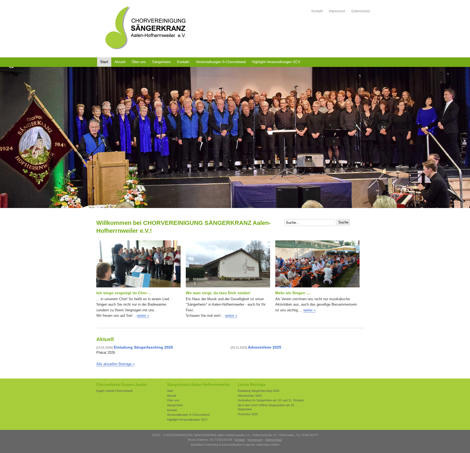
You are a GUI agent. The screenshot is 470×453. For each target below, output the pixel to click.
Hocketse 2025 (248, 414)
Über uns (139, 62)
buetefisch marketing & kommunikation (216, 444)
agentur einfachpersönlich (262, 444)
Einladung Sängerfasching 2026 (134, 347)
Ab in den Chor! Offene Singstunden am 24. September (266, 407)
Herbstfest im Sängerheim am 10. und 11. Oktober (271, 400)
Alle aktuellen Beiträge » (115, 364)
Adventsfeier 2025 (256, 347)
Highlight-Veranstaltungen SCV (276, 62)
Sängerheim (161, 62)
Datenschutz (360, 11)
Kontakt (317, 11)
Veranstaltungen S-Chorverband (221, 62)
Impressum (337, 11)
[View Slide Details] (235, 137)
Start (104, 62)
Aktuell (120, 62)
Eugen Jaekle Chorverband (114, 390)
